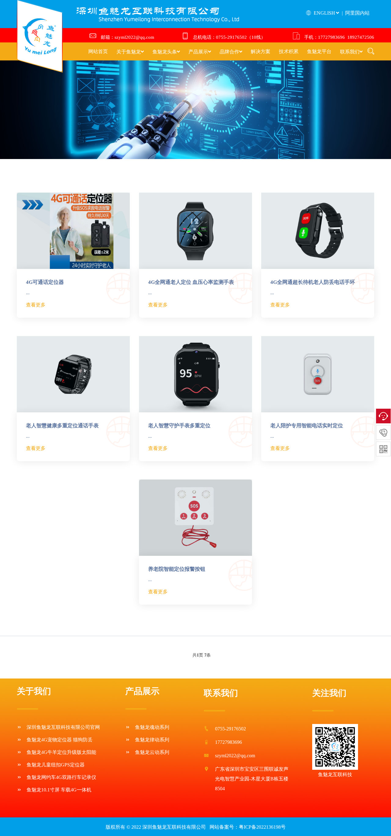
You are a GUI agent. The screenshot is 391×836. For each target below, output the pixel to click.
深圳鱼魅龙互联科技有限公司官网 (63, 727)
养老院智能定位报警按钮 (176, 569)
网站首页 (98, 51)
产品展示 (198, 51)
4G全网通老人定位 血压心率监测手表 (191, 282)
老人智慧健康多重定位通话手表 (62, 426)
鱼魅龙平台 (319, 51)
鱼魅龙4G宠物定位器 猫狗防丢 (60, 739)
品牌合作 (229, 51)
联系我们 (350, 51)
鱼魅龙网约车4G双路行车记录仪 (61, 777)
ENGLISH (323, 13)
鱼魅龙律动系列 (152, 739)
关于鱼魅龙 (128, 51)
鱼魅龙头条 (164, 51)
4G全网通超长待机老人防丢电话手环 (312, 282)
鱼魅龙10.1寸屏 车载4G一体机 (59, 789)
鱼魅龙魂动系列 (152, 727)
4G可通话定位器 (45, 282)
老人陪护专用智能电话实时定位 (306, 426)
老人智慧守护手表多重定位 (179, 426)
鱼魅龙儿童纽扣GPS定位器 (56, 764)
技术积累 (288, 51)
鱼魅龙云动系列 (152, 752)
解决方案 (260, 51)
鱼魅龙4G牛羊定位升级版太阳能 (61, 752)
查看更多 (36, 304)
